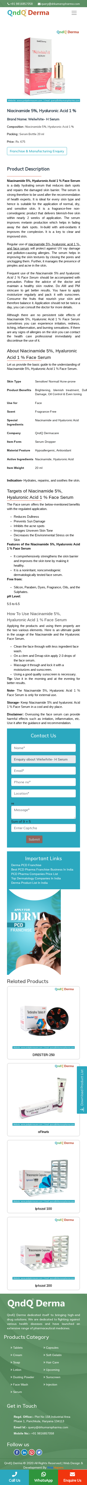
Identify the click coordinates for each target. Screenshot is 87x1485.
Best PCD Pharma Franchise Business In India (42, 869)
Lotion (16, 1369)
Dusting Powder (23, 1377)
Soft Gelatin (53, 1355)
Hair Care (52, 1362)
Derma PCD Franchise (26, 865)
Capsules (51, 1347)
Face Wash (20, 1384)
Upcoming (52, 1369)
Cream (17, 1355)
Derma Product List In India (29, 882)
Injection (51, 1384)
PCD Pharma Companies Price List (34, 874)
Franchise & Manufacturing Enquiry (37, 151)
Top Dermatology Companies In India (36, 878)
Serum (17, 1392)
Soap (16, 1362)
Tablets (17, 1347)
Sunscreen (52, 1377)
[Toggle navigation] (74, 13)
